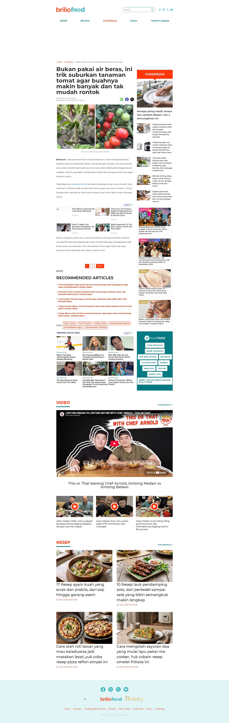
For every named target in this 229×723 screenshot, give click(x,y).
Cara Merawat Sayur (73, 327)
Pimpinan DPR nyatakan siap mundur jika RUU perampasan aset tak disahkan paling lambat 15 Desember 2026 (154, 261)
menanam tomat (79, 184)
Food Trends (85, 323)
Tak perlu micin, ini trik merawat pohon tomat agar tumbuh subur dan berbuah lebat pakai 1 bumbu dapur (92, 293)
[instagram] (164, 9)
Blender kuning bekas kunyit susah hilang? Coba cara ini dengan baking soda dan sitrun (162, 181)
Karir (149, 709)
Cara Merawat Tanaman (96, 327)
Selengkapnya (164, 405)
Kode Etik (138, 709)
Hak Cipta (124, 709)
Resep (63, 21)
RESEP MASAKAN (154, 351)
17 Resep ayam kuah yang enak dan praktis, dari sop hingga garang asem (80, 589)
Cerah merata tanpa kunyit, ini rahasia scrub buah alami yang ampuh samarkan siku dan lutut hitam (153, 291)
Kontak (77, 709)
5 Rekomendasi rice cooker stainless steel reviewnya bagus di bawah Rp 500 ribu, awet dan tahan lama (162, 147)
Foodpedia (110, 21)
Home (59, 62)
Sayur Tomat (69, 323)
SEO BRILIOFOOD (148, 357)
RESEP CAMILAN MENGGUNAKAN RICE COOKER (155, 381)
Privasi (112, 709)
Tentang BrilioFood (94, 709)
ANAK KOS (149, 368)
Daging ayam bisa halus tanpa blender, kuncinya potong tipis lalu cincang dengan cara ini (162, 196)
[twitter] (168, 9)
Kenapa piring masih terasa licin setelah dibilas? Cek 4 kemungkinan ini (154, 115)
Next (100, 266)
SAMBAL (164, 363)
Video (133, 21)
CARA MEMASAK (155, 345)
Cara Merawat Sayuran (119, 323)
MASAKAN (165, 357)
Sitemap (160, 709)
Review (85, 21)
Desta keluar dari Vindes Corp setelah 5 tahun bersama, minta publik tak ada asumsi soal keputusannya (153, 230)
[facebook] (160, 9)
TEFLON (162, 368)
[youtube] (172, 9)
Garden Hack (100, 323)
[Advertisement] (114, 42)
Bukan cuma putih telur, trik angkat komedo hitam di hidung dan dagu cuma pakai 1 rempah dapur (154, 321)
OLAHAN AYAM (148, 363)
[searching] (152, 9)
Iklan (67, 709)
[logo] (70, 9)
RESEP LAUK (155, 374)
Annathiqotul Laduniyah (66, 98)
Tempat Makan (160, 21)
